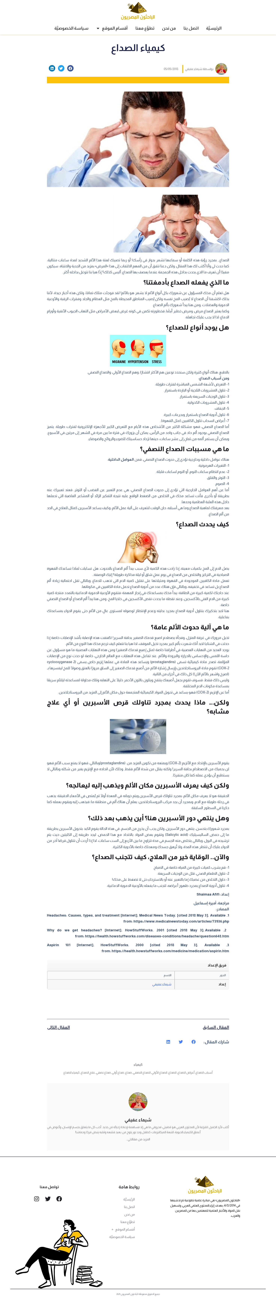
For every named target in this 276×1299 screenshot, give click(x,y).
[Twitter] (48, 1198)
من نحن (169, 28)
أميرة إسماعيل (205, 903)
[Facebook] (59, 1198)
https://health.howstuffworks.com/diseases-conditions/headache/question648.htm (157, 936)
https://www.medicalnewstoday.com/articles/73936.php (181, 921)
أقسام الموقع (115, 28)
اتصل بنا (191, 28)
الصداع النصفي (142, 1072)
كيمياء (138, 1064)
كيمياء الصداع (71, 1072)
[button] (70, 68)
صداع (128, 1072)
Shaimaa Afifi (208, 894)
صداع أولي (118, 1072)
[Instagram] (36, 1198)
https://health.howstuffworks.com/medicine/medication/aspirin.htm (170, 951)
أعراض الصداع (186, 1072)
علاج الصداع (88, 1072)
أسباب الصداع (204, 1072)
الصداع (172, 1072)
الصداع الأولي (159, 1072)
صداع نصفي (103, 1072)
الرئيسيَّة (214, 28)
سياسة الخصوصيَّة (71, 28)
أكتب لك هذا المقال (191, 266)
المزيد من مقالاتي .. (138, 1139)
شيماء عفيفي (161, 984)
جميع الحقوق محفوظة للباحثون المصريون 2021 (138, 1294)
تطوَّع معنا (145, 28)
